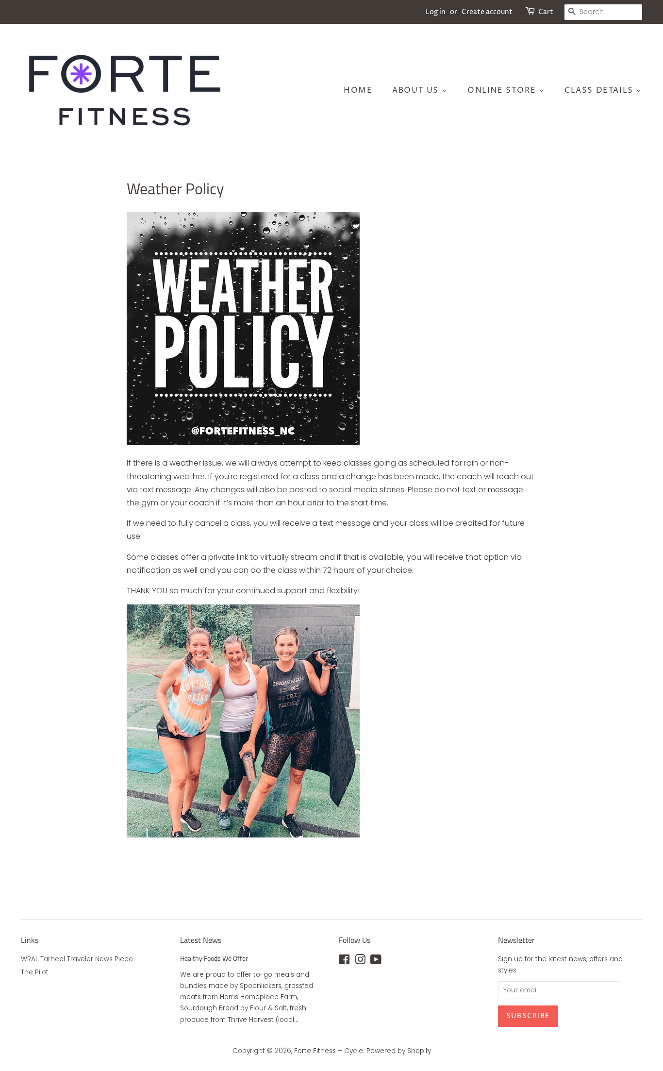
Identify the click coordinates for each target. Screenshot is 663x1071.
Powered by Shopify (398, 1050)
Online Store (503, 90)
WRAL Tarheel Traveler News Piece (77, 959)
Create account (487, 12)
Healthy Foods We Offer (214, 958)
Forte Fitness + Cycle (328, 1050)
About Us (416, 90)
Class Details (600, 90)
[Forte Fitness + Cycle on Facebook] (344, 961)
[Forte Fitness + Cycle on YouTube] (375, 961)
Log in (436, 12)
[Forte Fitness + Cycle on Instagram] (360, 961)
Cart (545, 12)
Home (358, 90)
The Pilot (35, 972)
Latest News (200, 940)
